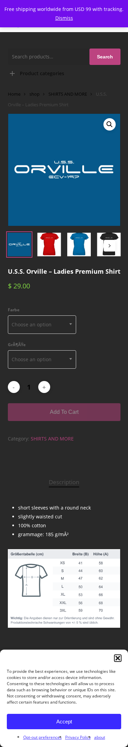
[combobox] (42, 324)
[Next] (109, 246)
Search (105, 56)
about (99, 737)
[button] (117, 658)
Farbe (13, 310)
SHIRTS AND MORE (67, 94)
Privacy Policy (78, 737)
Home (14, 94)
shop (34, 94)
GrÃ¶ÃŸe (17, 345)
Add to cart (64, 412)
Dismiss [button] (64, 18)
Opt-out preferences (42, 737)
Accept (64, 721)
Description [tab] (64, 482)
